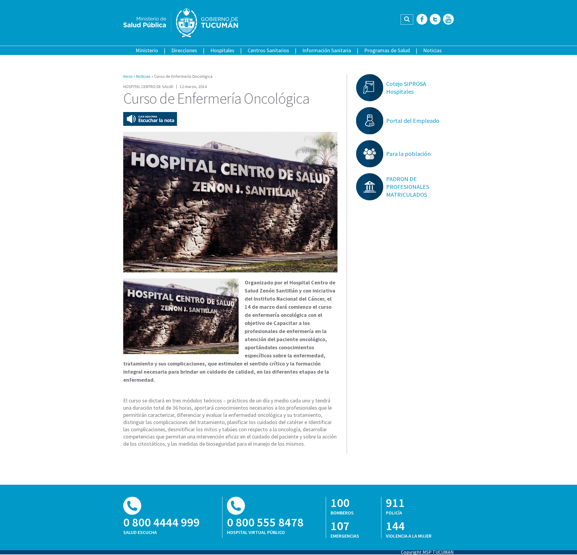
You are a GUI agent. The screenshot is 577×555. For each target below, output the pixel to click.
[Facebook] (422, 20)
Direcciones (184, 50)
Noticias (432, 50)
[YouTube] (448, 20)
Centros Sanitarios (268, 50)
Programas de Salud (387, 50)
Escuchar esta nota (150, 119)
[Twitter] (435, 20)
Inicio (128, 76)
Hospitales (222, 50)
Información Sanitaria (326, 50)
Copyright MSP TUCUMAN (427, 552)
